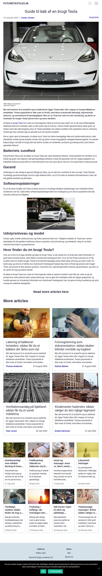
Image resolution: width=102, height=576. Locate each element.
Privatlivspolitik (55, 571)
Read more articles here (51, 291)
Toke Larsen (11, 431)
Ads (69, 553)
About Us (69, 557)
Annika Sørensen (62, 431)
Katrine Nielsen (61, 366)
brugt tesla (94, 17)
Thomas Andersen (14, 366)
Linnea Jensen (27, 18)
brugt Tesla (18, 123)
